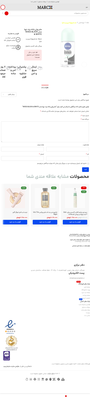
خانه (87, 23)
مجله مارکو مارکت (85, 310)
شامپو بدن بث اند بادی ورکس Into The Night (45, 213)
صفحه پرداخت (86, 295)
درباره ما (88, 313)
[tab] (45, 87)
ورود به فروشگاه (86, 290)
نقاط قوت (86, 145)
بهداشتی (81, 23)
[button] (75, 222)
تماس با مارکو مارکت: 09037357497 (80, 235)
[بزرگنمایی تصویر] (84, 64)
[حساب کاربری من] (3, 7)
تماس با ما (33, 2)
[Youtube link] (80, 248)
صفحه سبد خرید (85, 293)
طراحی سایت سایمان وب (11, 366)
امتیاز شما (85, 116)
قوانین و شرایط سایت (53, 2)
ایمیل (41, 154)
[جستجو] (6, 13)
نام (87, 154)
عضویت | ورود (86, 298)
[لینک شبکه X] (85, 248)
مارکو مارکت (51, 374)
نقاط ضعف (40, 145)
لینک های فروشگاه (83, 283)
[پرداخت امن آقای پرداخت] (7, 356)
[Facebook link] (88, 248)
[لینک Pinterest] (77, 248)
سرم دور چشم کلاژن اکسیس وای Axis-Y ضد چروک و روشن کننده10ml (75, 213)
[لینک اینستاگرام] (83, 248)
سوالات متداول (42, 2)
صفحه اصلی (87, 287)
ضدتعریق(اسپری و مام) (69, 23)
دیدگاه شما (85, 119)
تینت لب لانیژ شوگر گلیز (20, 212)
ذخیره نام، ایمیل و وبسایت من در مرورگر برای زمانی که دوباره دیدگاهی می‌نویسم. (61, 163)
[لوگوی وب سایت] (45, 7)
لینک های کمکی (84, 301)
